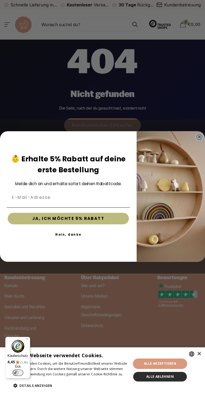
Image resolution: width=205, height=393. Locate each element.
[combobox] (191, 354)
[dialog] (102, 370)
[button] (70, 385)
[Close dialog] (199, 137)
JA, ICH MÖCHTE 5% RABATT (68, 218)
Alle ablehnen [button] (160, 376)
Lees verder (22, 379)
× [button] (199, 354)
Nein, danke (68, 234)
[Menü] (27, 340)
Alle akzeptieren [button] (160, 363)
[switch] (18, 372)
